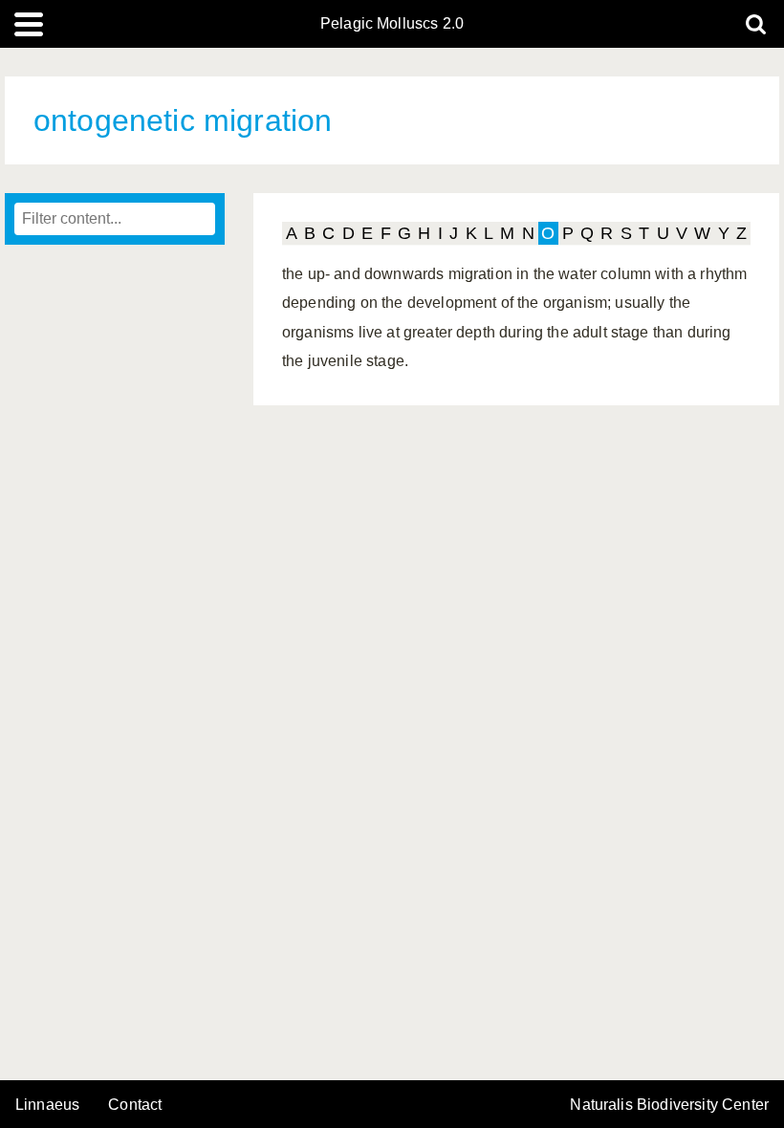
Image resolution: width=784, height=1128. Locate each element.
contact (135, 1104)
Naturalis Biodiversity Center (669, 1105)
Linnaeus (47, 1105)
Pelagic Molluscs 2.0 (392, 24)
